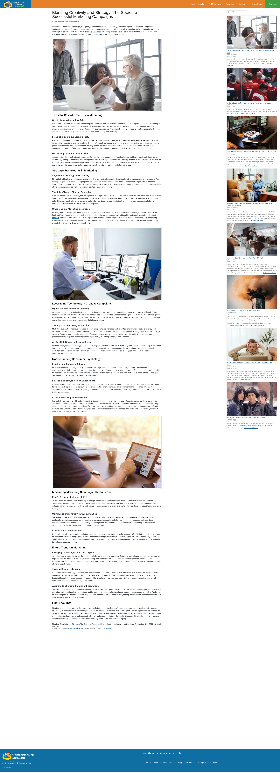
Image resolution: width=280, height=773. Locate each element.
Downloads (257, 4)
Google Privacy (204, 762)
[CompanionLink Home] (15, 4)
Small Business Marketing (75, 628)
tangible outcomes (93, 32)
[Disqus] (107, 662)
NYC (54, 162)
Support (242, 4)
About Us (172, 762)
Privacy (193, 762)
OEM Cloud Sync (160, 762)
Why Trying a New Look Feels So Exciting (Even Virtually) (246, 417)
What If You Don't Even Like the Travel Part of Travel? (245, 258)
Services (230, 4)
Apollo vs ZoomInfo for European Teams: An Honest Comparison (249, 103)
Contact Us (146, 762)
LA (61, 162)
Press (215, 762)
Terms (186, 762)
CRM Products (215, 4)
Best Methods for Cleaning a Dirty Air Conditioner (244, 310)
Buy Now (273, 4)
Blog (180, 762)
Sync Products (197, 4)
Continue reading (248, 113)
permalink (108, 628)
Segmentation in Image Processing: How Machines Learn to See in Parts (251, 151)
